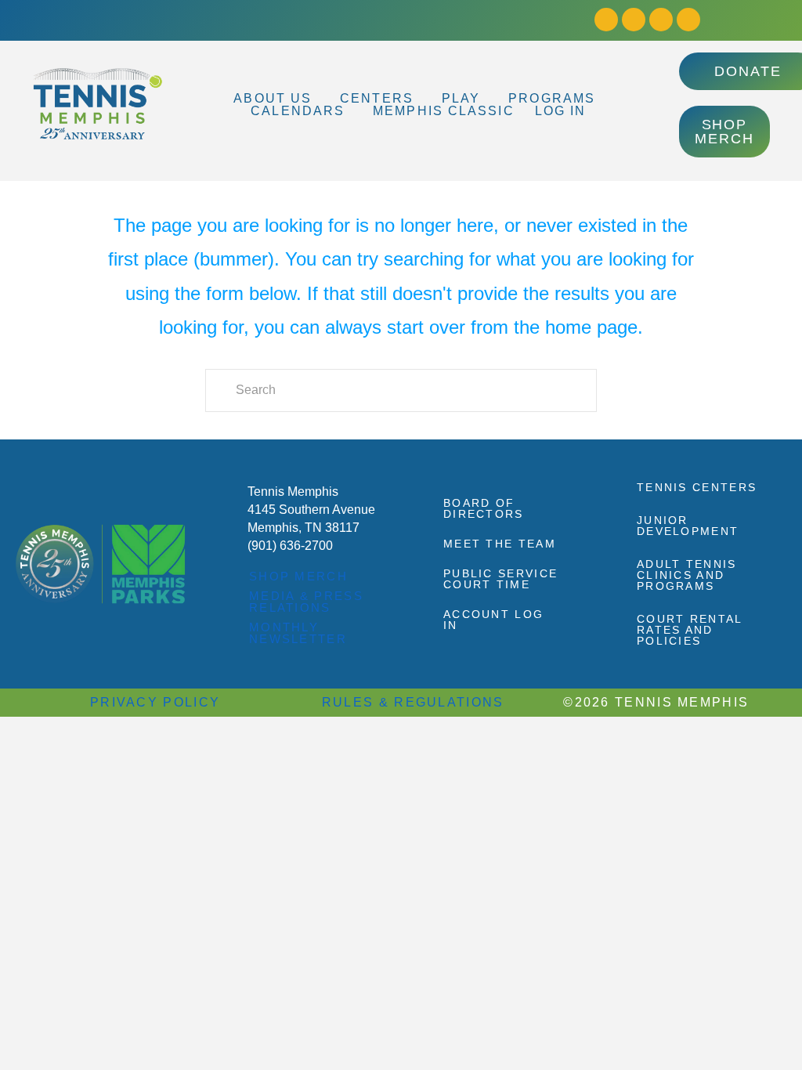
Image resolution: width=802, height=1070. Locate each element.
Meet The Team (499, 543)
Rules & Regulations (413, 702)
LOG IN (561, 111)
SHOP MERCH (298, 576)
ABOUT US (272, 98)
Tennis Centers (697, 487)
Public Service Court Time (500, 579)
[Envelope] (688, 19)
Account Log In (493, 619)
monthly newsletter (298, 632)
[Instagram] (633, 19)
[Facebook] (606, 19)
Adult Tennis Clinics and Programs (687, 575)
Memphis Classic (444, 111)
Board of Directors (483, 508)
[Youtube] (661, 19)
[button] (276, 98)
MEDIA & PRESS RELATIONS (306, 601)
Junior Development (688, 525)
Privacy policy (155, 702)
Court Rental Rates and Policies (689, 630)
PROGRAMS (551, 98)
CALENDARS (298, 111)
